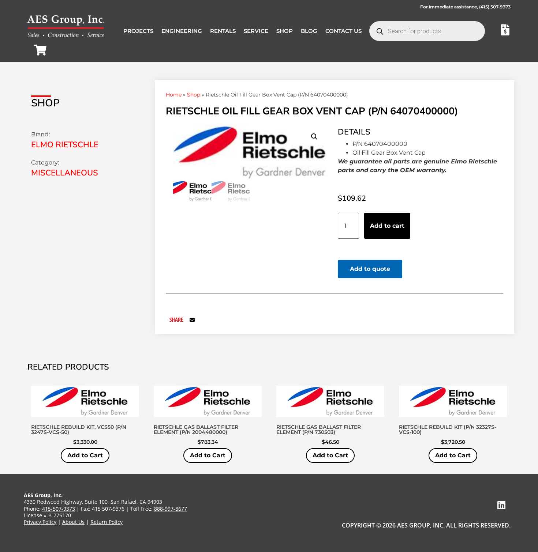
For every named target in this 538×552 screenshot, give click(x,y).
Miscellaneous (64, 172)
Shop (284, 30)
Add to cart (387, 225)
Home (174, 94)
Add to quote (370, 268)
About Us (73, 521)
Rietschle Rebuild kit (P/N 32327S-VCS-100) (447, 429)
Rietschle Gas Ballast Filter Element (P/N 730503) (318, 429)
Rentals (223, 30)
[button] (314, 136)
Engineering (181, 30)
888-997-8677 (170, 508)
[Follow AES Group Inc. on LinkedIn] (501, 505)
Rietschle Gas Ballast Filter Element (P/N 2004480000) (196, 429)
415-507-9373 (58, 508)
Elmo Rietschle (64, 144)
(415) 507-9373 (495, 7)
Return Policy (106, 521)
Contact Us (343, 30)
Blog (309, 30)
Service (256, 30)
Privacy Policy (40, 521)
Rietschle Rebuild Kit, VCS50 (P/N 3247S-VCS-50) (78, 429)
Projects (138, 30)
